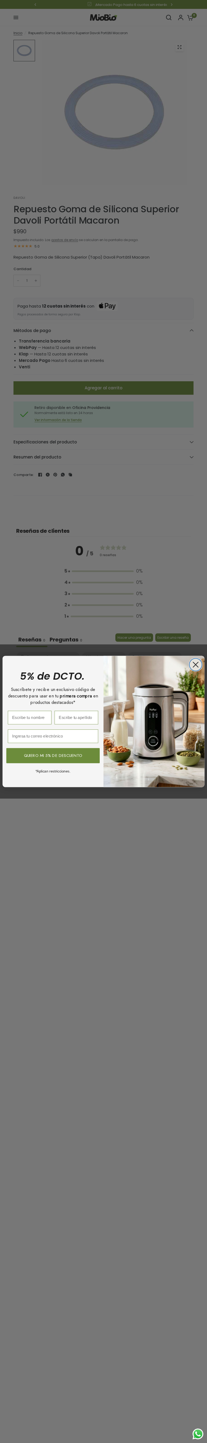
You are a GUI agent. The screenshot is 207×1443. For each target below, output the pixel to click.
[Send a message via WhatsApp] (198, 1434)
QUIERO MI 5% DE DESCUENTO (53, 755)
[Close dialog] (195, 664)
